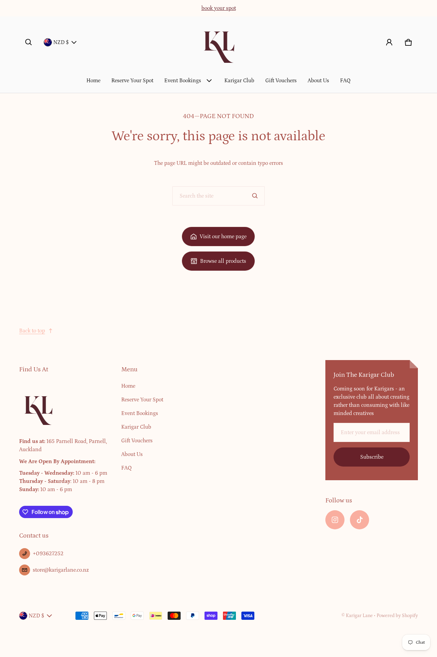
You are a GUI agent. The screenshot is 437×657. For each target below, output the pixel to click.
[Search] (255, 195)
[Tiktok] (359, 519)
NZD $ (61, 42)
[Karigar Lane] (218, 42)
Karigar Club (239, 80)
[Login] (389, 42)
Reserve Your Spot (132, 80)
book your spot (218, 8)
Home (93, 80)
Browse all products (223, 261)
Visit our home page (223, 236)
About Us (318, 80)
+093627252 (48, 554)
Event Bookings (182, 80)
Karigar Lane (359, 615)
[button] (28, 42)
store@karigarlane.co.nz (61, 570)
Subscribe (371, 457)
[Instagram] (334, 519)
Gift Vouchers (281, 80)
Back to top (32, 331)
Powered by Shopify (397, 615)
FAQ (345, 80)
